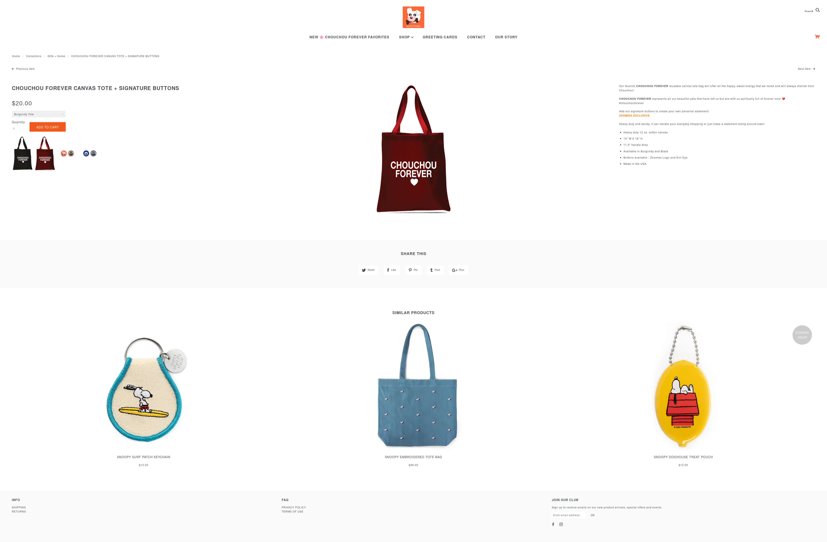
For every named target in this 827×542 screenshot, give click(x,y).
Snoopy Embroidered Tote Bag (413, 457)
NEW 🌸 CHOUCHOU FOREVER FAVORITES (349, 36)
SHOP (405, 36)
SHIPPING (19, 507)
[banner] (413, 17)
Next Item (805, 68)
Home (16, 56)
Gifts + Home (56, 56)
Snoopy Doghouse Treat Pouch (683, 457)
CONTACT (476, 36)
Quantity (18, 122)
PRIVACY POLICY (294, 507)
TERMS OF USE (292, 511)
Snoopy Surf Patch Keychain (143, 457)
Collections (34, 56)
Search (809, 11)
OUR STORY (506, 36)
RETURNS (19, 511)
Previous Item (25, 68)
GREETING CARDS (440, 36)
